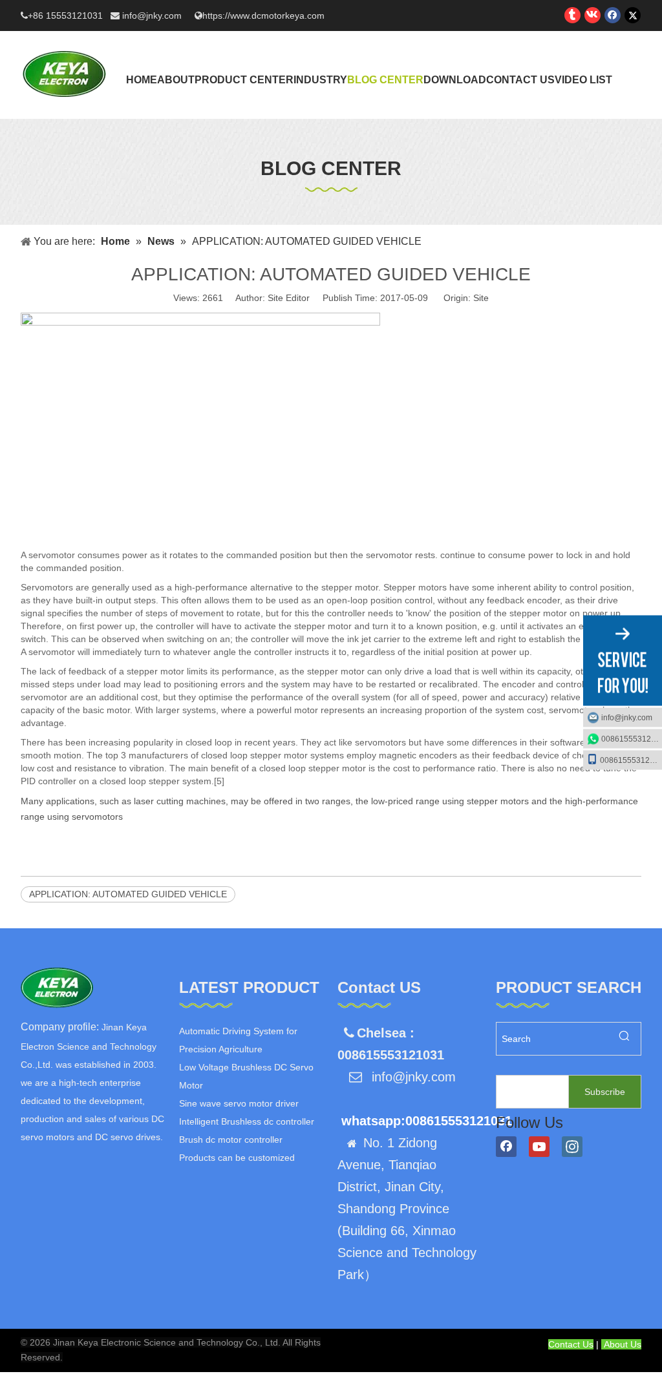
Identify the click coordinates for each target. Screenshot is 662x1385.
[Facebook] (612, 15)
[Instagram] (572, 1146)
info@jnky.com (153, 15)
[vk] (592, 15)
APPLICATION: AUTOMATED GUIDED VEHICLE (128, 894)
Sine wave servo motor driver (239, 1103)
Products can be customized (237, 1157)
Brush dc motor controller (231, 1139)
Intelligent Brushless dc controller (246, 1121)
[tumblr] (572, 15)
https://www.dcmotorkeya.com (263, 15)
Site (481, 298)
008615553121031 (631, 739)
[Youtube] (539, 1146)
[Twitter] (633, 15)
